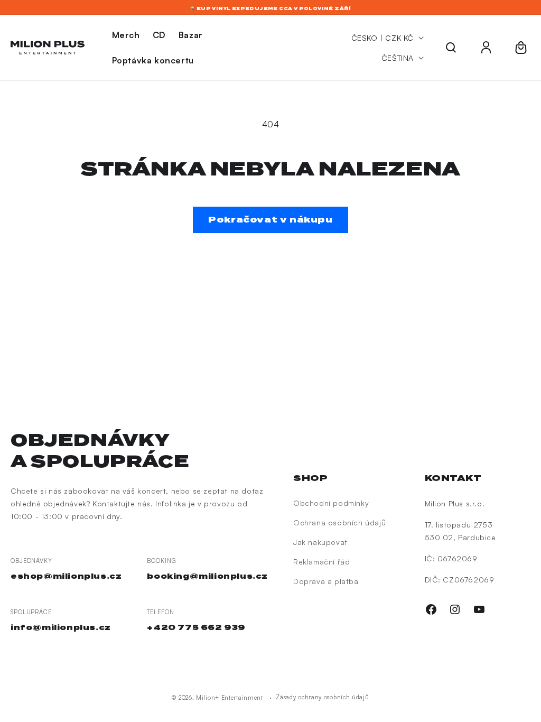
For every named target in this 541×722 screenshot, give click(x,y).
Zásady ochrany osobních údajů (322, 697)
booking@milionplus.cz (207, 576)
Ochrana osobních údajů (339, 522)
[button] (451, 47)
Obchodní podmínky (331, 502)
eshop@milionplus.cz (66, 576)
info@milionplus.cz (61, 627)
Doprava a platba (326, 581)
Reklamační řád (321, 561)
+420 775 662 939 (196, 627)
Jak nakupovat (320, 542)
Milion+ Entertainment (229, 697)
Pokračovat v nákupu (270, 220)
